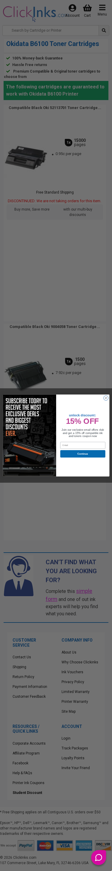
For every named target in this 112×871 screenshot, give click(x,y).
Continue (82, 454)
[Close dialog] (105, 397)
